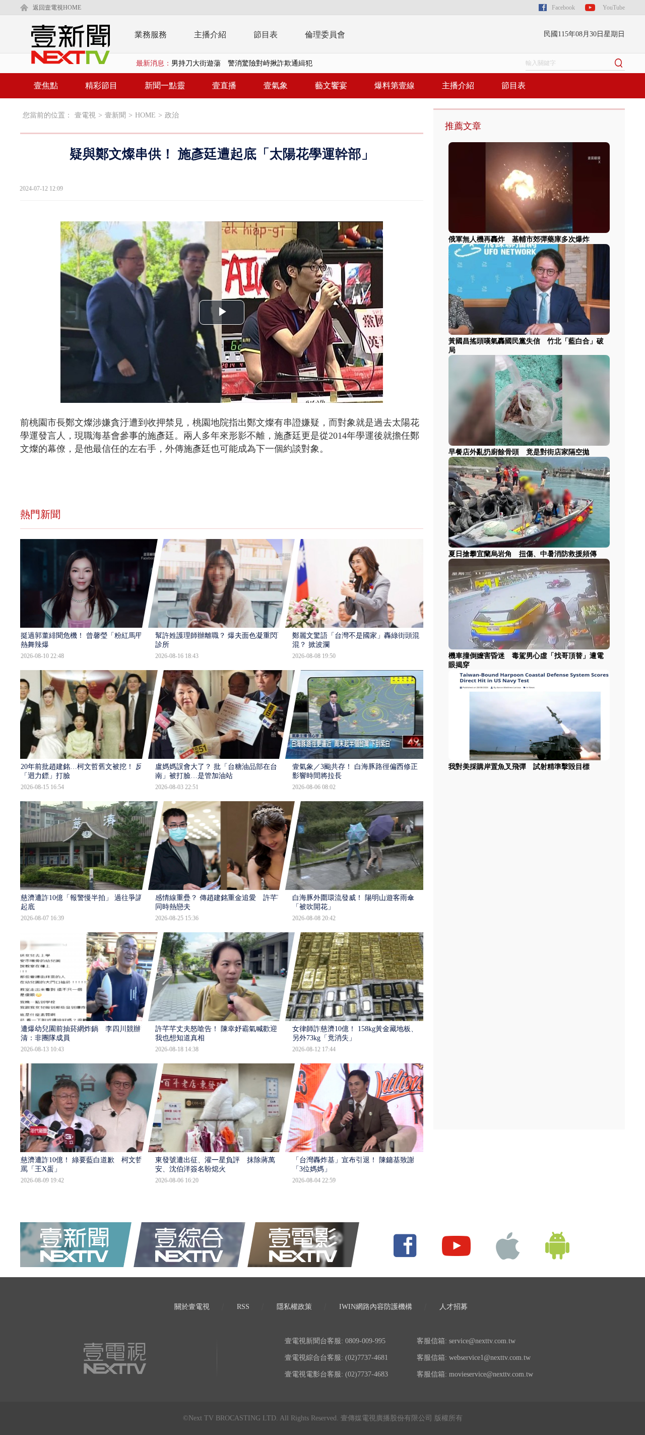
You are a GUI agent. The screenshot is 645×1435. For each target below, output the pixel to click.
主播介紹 (210, 34)
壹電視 (85, 115)
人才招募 (453, 1306)
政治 (172, 115)
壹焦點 (46, 85)
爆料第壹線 (394, 85)
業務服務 (151, 34)
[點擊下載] (508, 1245)
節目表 (265, 34)
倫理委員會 (325, 34)
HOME (145, 115)
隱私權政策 (294, 1306)
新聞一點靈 (165, 85)
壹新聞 (115, 115)
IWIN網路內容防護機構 (375, 1306)
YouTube (614, 7)
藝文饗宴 (331, 85)
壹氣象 (276, 85)
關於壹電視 (192, 1306)
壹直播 (224, 85)
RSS (243, 1306)
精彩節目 (101, 85)
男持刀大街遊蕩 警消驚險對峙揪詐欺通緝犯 (241, 63)
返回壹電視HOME (57, 7)
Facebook (563, 7)
